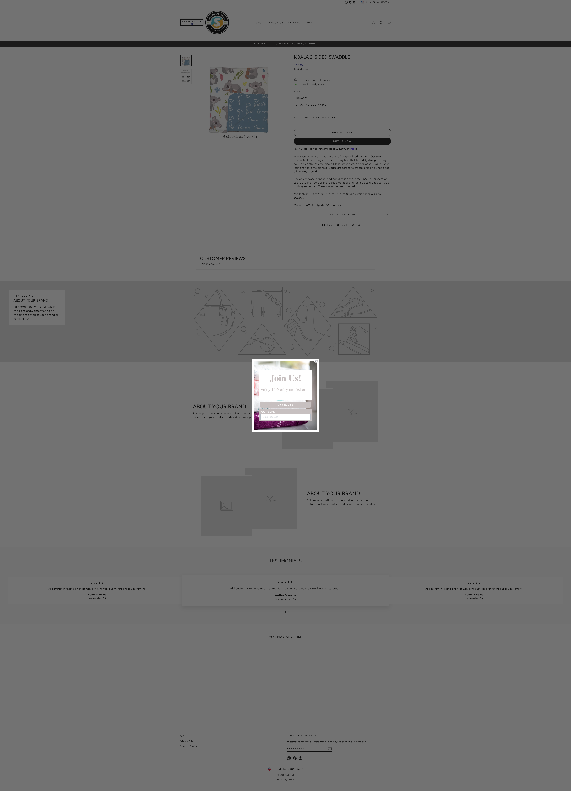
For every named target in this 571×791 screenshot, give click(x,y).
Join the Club (285, 404)
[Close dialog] (316, 361)
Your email (267, 412)
